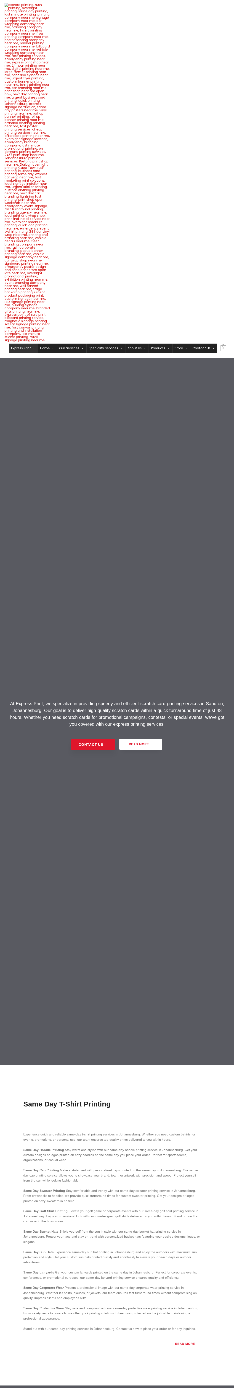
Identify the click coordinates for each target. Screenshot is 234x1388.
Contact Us (201, 348)
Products (158, 348)
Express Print (21, 348)
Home (45, 348)
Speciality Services (103, 348)
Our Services (69, 348)
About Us (135, 348)
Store (179, 348)
